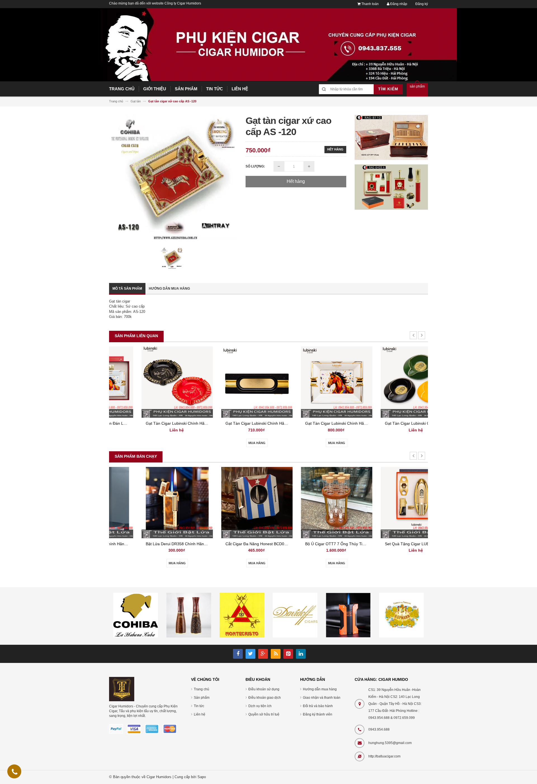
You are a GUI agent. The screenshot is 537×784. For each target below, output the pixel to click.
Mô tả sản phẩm (127, 289)
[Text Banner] (391, 187)
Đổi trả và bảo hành (318, 706)
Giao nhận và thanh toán (321, 698)
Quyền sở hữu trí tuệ (263, 714)
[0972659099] (14, 773)
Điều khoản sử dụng (263, 689)
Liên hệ (199, 714)
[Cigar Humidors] (121, 689)
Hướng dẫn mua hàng (169, 289)
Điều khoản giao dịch (264, 698)
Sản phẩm (201, 698)
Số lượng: (255, 166)
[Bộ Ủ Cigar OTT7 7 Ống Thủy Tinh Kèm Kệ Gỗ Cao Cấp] (308, 502)
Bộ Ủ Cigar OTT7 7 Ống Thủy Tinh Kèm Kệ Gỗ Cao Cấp (327, 544)
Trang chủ (201, 689)
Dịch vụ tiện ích (260, 706)
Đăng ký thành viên (317, 714)
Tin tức (199, 706)
